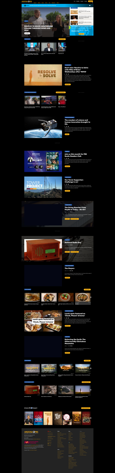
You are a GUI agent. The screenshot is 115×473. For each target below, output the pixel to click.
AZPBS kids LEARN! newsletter (72, 447)
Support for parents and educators (73, 465)
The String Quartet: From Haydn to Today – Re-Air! (75, 208)
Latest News (70, 432)
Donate (50, 431)
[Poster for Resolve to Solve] (47, 418)
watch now (67, 277)
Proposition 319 (61, 53)
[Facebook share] (40, 23)
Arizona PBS (32, 446)
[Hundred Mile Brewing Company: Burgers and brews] (32, 293)
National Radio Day (73, 242)
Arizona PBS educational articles (73, 462)
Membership (81, 449)
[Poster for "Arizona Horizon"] (28, 418)
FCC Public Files (50, 433)
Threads (49, 445)
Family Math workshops (72, 453)
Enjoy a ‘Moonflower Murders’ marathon (65, 106)
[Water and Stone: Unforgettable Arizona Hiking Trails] (32, 364)
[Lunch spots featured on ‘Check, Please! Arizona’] (43, 310)
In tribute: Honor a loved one (83, 452)
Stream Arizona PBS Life (61, 445)
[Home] (27, 2)
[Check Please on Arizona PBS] (67, 418)
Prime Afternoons (60, 443)
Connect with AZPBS (82, 432)
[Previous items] (24, 47)
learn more (67, 166)
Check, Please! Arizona (60, 435)
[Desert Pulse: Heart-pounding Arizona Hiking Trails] (49, 364)
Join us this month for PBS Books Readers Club (76, 155)
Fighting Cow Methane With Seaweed (64, 396)
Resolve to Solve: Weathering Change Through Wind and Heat (38, 28)
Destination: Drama (60, 442)
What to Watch (59, 432)
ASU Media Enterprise (27, 446)
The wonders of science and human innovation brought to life (77, 122)
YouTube (50, 443)
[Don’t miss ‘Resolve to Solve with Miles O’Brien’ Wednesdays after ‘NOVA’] (43, 64)
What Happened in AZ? (60, 437)
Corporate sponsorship (82, 451)
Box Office (81, 438)
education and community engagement (85, 15)
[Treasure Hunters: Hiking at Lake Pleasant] (83, 364)
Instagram (50, 442)
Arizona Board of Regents (33, 450)
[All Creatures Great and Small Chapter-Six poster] (86, 418)
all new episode (28, 23)
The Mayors (69, 268)
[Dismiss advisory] (89, 5)
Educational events (71, 458)
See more (66, 134)
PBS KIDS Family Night (71, 446)
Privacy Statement (50, 438)
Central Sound (59, 452)
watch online (67, 84)
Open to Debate (71, 437)
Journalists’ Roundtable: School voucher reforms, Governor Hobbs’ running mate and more (31, 54)
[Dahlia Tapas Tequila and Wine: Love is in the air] (66, 293)
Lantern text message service (72, 448)
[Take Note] (43, 239)
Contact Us (81, 444)
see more (27, 33)
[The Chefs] (83, 293)
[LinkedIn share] (42, 23)
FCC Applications (50, 434)
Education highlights (71, 457)
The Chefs (77, 303)
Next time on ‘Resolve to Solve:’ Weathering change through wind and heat (32, 107)
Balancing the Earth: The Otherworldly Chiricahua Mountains (75, 341)
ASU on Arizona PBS (60, 444)
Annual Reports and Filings (83, 442)
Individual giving (82, 450)
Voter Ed (70, 438)
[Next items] (65, 47)
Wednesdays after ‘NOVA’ (83, 10)
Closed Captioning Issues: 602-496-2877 (51, 437)
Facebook (49, 440)
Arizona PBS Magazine (82, 435)
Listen (58, 449)
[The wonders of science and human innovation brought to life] (43, 117)
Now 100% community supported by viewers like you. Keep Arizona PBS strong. (43, 5)
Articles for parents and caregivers (73, 452)
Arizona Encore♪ (60, 454)
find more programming (60, 92)
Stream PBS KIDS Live (71, 445)
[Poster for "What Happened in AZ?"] (57, 418)
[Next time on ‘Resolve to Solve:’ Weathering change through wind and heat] (32, 96)
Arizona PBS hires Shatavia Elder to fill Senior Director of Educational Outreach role (85, 17)
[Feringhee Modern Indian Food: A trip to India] (49, 293)
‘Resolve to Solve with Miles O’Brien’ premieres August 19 (81, 397)
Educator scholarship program (72, 464)
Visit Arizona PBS (82, 443)
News (69, 431)
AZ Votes (70, 436)
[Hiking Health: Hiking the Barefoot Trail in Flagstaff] (66, 364)
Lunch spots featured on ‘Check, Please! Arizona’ (75, 315)
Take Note (59, 455)
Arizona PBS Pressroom (83, 436)
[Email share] (43, 23)
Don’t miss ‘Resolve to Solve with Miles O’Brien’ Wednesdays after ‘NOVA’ (76, 70)
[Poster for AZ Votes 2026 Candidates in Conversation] (38, 418)
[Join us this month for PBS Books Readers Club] (43, 151)
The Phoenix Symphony (60, 453)
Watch (58, 431)
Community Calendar (82, 437)
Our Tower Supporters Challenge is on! (74, 181)
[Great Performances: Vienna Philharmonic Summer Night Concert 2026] (49, 96)
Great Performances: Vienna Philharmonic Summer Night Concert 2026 (48, 107)
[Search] (92, 3)
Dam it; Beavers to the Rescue (46, 396)
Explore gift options (82, 445)
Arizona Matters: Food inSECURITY (62, 438)
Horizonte (70, 435)
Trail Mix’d (59, 436)
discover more (87, 289)
